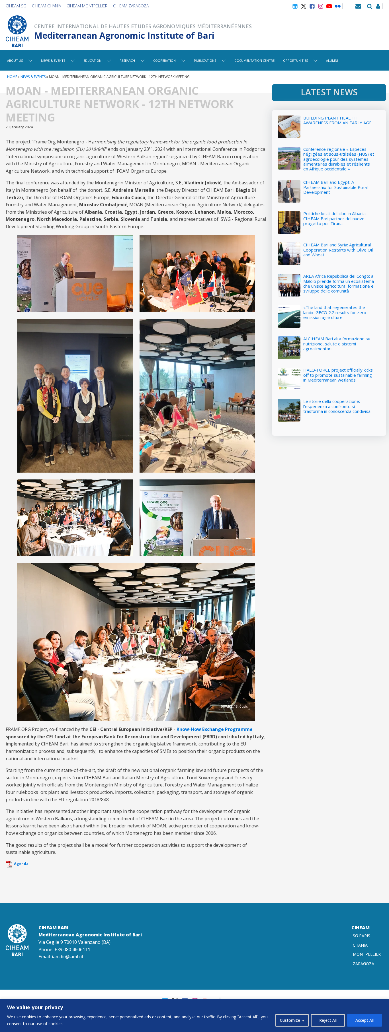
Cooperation (164, 60)
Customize (290, 1020)
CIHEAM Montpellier (87, 6)
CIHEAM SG (16, 6)
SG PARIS (361, 935)
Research (127, 60)
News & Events (53, 60)
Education (92, 60)
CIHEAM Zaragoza (131, 6)
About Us (15, 60)
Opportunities (295, 60)
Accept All (364, 1020)
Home (12, 76)
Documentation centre (254, 60)
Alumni (332, 60)
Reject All (328, 1020)
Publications (205, 60)
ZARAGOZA (363, 963)
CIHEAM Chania (46, 6)
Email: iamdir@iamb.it (60, 956)
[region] (194, 1015)
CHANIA (360, 945)
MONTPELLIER (367, 954)
